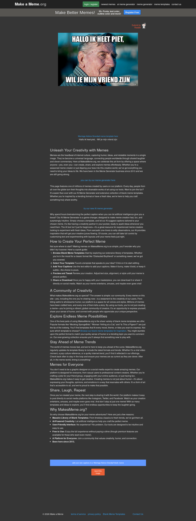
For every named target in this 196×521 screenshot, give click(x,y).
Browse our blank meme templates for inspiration (103, 330)
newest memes (108, 4)
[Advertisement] (25, 73)
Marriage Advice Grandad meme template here (98, 136)
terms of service (78, 514)
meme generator (144, 4)
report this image (98, 472)
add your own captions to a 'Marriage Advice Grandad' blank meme (98, 462)
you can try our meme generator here (98, 180)
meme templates (162, 4)
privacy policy (94, 514)
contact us (176, 4)
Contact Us (138, 514)
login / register (91, 4)
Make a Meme (30, 4)
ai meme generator (126, 4)
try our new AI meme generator (98, 208)
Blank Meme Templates (114, 514)
